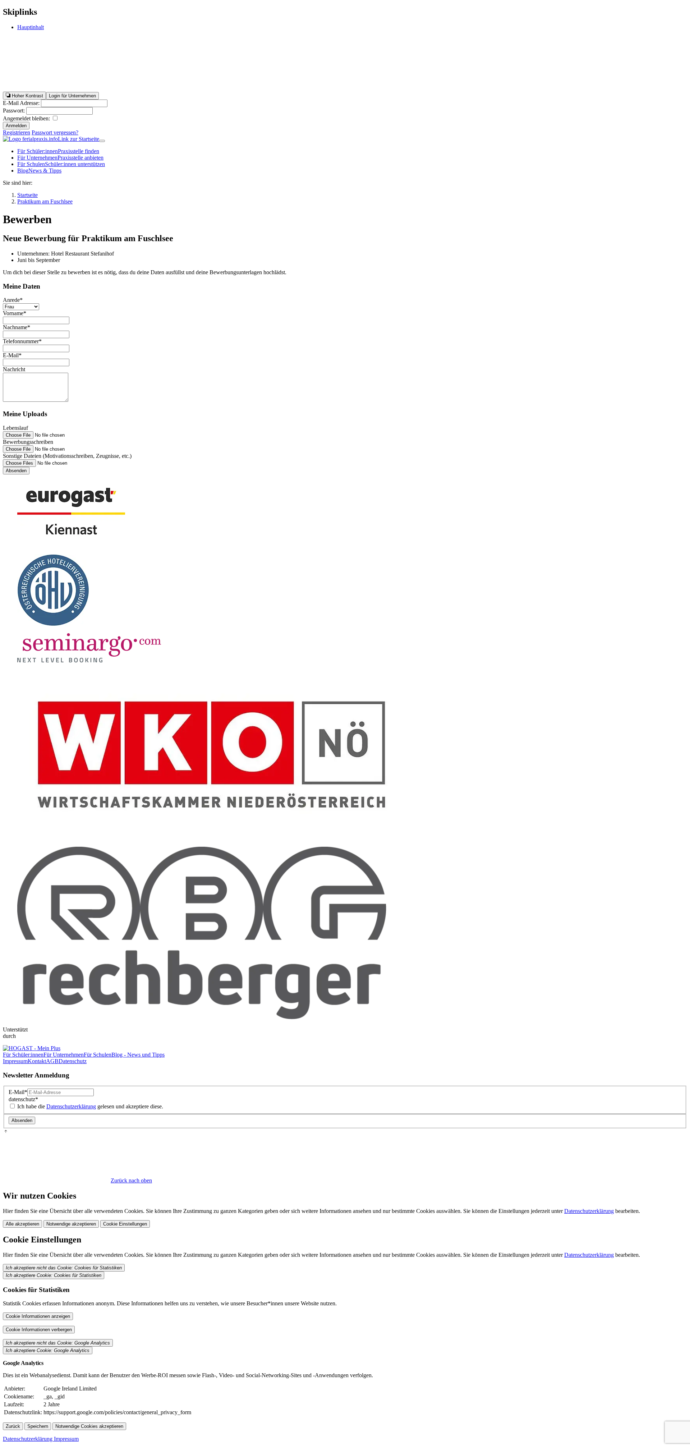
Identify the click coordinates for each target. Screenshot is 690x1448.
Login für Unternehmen (72, 95)
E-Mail (18, 1092)
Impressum (15, 1061)
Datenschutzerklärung (71, 1106)
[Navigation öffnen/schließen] (102, 141)
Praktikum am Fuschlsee (45, 201)
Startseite (27, 195)
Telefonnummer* (22, 341)
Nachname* (16, 327)
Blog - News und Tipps (138, 1055)
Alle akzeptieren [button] (22, 1224)
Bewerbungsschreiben (28, 442)
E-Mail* (12, 355)
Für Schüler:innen (58, 151)
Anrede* (13, 300)
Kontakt (37, 1061)
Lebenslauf (15, 428)
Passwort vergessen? (55, 132)
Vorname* (14, 313)
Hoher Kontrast (26, 95)
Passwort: (14, 110)
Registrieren (16, 132)
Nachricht (14, 369)
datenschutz (23, 1099)
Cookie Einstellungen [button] (125, 1224)
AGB (52, 1061)
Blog (39, 170)
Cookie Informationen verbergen (39, 1329)
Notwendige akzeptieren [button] (71, 1224)
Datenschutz (73, 1061)
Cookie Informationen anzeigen (38, 1316)
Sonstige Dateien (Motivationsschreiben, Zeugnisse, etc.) (67, 456)
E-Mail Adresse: (22, 103)
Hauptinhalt (30, 27)
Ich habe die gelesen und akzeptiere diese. (89, 1106)
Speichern (37, 1426)
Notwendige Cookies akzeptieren (89, 1426)
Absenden (16, 470)
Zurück (13, 1426)
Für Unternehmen (60, 158)
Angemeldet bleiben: (27, 118)
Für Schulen (61, 164)
